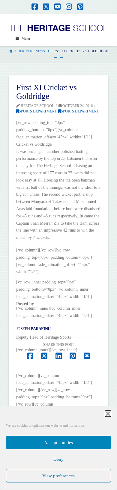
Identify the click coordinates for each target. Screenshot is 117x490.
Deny (58, 459)
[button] (108, 414)
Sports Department (37, 111)
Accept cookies (58, 442)
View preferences (58, 475)
